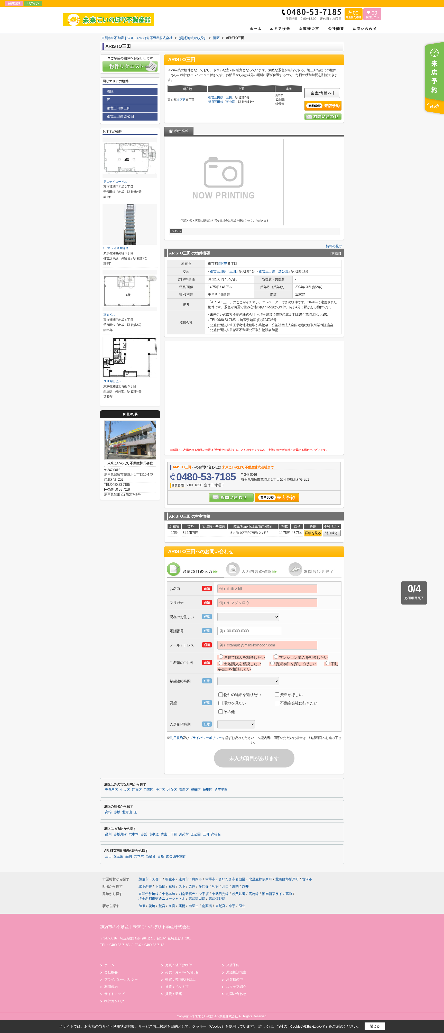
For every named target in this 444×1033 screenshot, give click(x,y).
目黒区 (148, 790)
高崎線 (254, 894)
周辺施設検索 (236, 972)
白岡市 (197, 879)
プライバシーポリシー (205, 738)
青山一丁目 (169, 834)
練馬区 (207, 790)
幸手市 (210, 879)
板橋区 (196, 790)
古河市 (307, 879)
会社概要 (111, 972)
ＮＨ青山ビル (112, 381)
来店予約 (232, 965)
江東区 (137, 790)
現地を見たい (235, 703)
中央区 (125, 790)
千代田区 (111, 790)
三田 (229, 97)
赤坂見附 (120, 834)
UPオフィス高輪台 (115, 248)
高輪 (108, 812)
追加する (331, 533)
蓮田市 (184, 879)
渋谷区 (160, 790)
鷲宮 (162, 906)
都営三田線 (215, 97)
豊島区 (184, 790)
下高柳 (160, 886)
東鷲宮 (220, 906)
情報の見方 (334, 246)
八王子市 (221, 790)
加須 (141, 906)
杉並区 (172, 790)
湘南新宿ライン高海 (277, 894)
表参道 (154, 834)
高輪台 (216, 834)
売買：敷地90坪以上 (180, 979)
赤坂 (117, 812)
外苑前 (184, 834)
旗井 (245, 886)
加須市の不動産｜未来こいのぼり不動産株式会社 (145, 927)
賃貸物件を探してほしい (296, 664)
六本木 (133, 834)
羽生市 (170, 879)
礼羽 (216, 886)
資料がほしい (291, 694)
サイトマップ (114, 994)
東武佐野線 (217, 898)
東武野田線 (197, 898)
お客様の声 (234, 979)
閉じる (375, 1026)
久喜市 (157, 879)
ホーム (109, 965)
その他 (229, 711)
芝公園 (230, 102)
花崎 (172, 886)
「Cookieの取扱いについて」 (307, 1026)
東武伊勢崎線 (149, 894)
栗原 (192, 886)
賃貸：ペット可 (177, 987)
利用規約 (176, 738)
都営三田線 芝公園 (120, 116)
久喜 (172, 906)
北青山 (127, 812)
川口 (226, 886)
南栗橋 (207, 906)
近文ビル (109, 314)
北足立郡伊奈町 (260, 879)
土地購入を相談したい (242, 664)
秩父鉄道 (239, 894)
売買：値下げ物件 (178, 965)
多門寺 (204, 886)
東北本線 (169, 894)
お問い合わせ (236, 994)
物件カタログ (114, 1001)
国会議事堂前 (176, 856)
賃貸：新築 (173, 994)
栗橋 (182, 906)
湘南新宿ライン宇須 (194, 894)
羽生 (242, 906)
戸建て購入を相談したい (244, 657)
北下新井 (145, 886)
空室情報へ (321, 93)
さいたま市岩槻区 (232, 879)
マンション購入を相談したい (303, 657)
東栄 (236, 886)
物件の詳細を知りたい (242, 694)
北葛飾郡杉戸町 (287, 879)
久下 (182, 886)
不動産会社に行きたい (299, 703)
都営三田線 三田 (119, 108)
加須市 (143, 879)
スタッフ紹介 (236, 987)
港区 (179, 100)
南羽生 (194, 906)
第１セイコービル (115, 182)
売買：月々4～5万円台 (182, 972)
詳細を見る (313, 533)
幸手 (232, 906)
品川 (108, 834)
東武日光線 (221, 894)
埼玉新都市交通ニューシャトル (162, 898)
